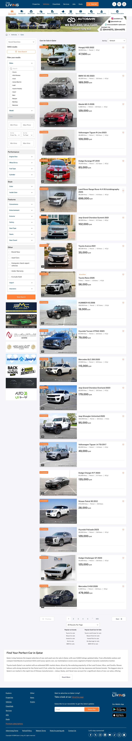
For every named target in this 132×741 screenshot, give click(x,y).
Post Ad (93, 4)
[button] (12, 4)
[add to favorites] (123, 47)
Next (117, 619)
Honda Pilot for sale (93, 638)
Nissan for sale (70, 636)
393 (97, 619)
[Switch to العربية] (114, 4)
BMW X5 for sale (93, 644)
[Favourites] (119, 4)
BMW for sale (70, 644)
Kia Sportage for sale (93, 641)
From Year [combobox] (14, 135)
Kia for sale (70, 641)
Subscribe (91, 709)
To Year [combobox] (25, 135)
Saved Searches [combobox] (14, 42)
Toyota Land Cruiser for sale (93, 633)
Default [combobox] (112, 41)
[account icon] (124, 4)
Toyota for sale (70, 633)
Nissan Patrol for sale (93, 636)
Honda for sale (70, 638)
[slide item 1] (55, 67)
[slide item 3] (58, 124)
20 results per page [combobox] (75, 625)
